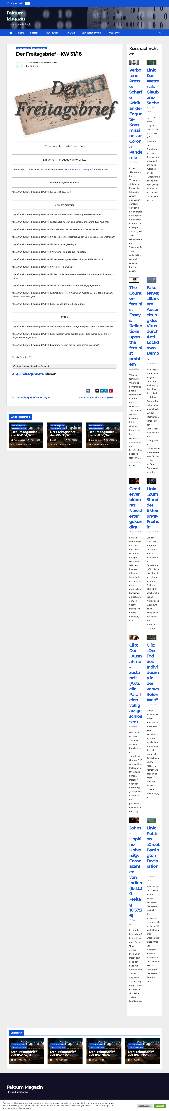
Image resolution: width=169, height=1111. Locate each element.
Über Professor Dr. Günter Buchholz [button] (33, 366)
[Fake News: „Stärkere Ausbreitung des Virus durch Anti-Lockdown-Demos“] (151, 280)
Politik (34, 33)
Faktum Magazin (25, 1087)
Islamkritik (53, 33)
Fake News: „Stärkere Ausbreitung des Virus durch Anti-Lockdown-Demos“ (153, 323)
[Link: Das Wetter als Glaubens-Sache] (151, 63)
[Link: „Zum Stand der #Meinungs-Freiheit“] (151, 482)
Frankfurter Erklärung (78, 169)
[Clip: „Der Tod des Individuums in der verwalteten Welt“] (151, 638)
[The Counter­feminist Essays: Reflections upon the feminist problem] (134, 280)
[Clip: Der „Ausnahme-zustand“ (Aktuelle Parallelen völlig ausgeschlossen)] (134, 638)
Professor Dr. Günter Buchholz (43, 62)
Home (21, 33)
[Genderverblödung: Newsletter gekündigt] (134, 482)
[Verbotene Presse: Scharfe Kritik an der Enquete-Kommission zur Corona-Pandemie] (134, 63)
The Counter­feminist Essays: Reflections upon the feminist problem (135, 326)
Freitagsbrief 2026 (19, 428)
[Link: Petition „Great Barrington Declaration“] (151, 821)
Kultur (71, 33)
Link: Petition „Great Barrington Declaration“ (153, 849)
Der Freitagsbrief (23, 48)
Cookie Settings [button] (145, 1106)
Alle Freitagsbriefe (28, 374)
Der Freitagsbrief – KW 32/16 (33, 397)
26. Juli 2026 (98, 1060)
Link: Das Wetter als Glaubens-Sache (153, 86)
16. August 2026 (61, 1060)
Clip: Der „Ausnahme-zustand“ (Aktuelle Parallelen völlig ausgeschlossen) (135, 683)
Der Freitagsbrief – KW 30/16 (96, 397)
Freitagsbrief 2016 (39, 48)
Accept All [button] (160, 1106)
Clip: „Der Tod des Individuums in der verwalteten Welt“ (153, 672)
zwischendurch (92, 33)
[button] (160, 33)
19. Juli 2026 (137, 1060)
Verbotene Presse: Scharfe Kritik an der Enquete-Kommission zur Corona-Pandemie (135, 113)
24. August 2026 (22, 1060)
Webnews (114, 33)
